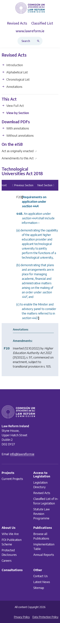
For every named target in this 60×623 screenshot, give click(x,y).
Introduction (14, 65)
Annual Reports (43, 554)
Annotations (14, 86)
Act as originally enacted (19, 151)
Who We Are (10, 534)
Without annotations (20, 135)
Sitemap (38, 588)
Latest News (41, 582)
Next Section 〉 (46, 185)
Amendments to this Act (19, 158)
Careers (7, 560)
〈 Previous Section (22, 185)
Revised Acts (41, 493)
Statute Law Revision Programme (41, 513)
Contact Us (40, 576)
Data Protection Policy (45, 617)
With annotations (17, 128)
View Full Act (15, 106)
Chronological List (18, 79)
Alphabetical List (17, 72)
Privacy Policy (22, 617)
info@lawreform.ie (22, 454)
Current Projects (12, 479)
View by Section (17, 113)
